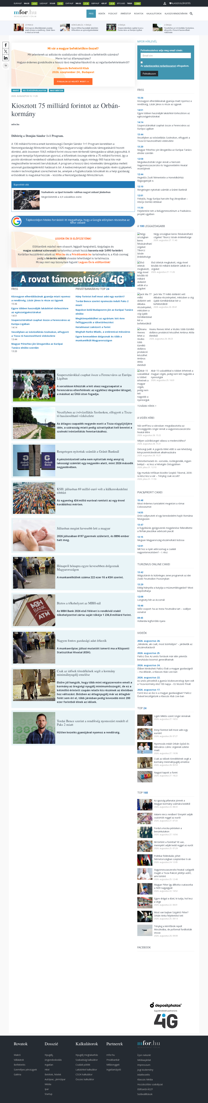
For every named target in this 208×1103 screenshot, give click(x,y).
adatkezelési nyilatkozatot (160, 65)
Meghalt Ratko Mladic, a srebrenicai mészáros (103, 331)
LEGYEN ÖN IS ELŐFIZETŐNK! (73, 238)
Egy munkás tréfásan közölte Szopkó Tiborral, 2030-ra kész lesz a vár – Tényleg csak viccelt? (164, 474)
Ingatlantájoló (113, 1069)
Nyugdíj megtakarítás (87, 1054)
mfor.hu (110, 1054)
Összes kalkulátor (85, 1079)
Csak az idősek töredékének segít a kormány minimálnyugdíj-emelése (172, 760)
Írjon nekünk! (144, 1055)
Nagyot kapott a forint (166, 772)
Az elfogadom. (165, 65)
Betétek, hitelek (53, 1074)
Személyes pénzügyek (25, 1069)
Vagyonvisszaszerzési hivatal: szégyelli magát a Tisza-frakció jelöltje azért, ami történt (174, 873)
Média (48, 1084)
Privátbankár (113, 1059)
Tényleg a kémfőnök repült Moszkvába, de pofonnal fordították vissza (173, 929)
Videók (101, 13)
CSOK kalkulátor (84, 1074)
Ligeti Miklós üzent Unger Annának (172, 716)
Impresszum (143, 1064)
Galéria (17, 1074)
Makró (16, 90)
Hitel (47, 1069)
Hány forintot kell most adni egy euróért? (100, 296)
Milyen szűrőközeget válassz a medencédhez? (161, 440)
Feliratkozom (149, 73)
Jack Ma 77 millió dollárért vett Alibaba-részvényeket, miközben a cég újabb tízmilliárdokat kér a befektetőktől (174, 299)
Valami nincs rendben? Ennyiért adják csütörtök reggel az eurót (173, 816)
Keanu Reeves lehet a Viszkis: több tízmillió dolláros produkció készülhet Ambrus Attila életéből (171, 332)
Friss (91, 13)
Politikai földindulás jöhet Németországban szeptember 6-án (172, 857)
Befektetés (19, 1064)
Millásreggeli (112, 1064)
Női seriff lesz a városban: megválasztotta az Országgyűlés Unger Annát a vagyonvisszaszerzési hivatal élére (163, 429)
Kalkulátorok (154, 13)
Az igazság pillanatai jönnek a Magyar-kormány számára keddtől (172, 802)
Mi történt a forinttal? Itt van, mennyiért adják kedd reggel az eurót (173, 843)
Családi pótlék (83, 1064)
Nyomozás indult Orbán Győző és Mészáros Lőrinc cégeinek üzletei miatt (171, 747)
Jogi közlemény (145, 1069)
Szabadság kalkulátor (87, 1059)
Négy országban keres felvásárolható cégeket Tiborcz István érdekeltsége (173, 235)
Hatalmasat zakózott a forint (93, 327)
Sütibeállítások (144, 1094)
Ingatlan (49, 1064)
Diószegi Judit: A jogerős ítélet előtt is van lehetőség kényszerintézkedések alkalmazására (164, 451)
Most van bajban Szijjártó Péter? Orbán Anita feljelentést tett (171, 914)
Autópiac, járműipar (55, 1079)
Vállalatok (19, 1059)
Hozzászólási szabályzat (150, 1084)
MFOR (24, 14)
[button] (165, 3)
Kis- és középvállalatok (34, 90)
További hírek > (146, 405)
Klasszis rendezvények (176, 13)
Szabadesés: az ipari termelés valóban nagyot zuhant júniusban (75, 192)
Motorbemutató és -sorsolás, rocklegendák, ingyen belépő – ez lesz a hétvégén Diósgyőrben (164, 462)
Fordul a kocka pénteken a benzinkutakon (168, 830)
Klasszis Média (145, 1079)
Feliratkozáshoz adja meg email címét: (162, 50)
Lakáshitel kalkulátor (86, 1069)
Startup (48, 1094)
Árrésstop (126, 13)
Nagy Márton (56, 90)
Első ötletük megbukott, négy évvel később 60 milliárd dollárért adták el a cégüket (170, 266)
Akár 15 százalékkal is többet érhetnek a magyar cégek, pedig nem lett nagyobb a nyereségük (172, 374)
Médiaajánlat (144, 1059)
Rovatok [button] (138, 13)
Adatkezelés (143, 1074)
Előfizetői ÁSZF (145, 1089)
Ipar (47, 1089)
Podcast (112, 13)
